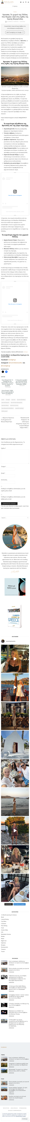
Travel (15, 11)
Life (2, 932)
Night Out (3, 941)
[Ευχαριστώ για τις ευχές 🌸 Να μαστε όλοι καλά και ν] (15, 716)
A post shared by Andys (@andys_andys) (15, 211)
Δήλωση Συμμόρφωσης (14, 1110)
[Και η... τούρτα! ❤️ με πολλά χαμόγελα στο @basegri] (15, 859)
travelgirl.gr (12, 360)
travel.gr (26, 352)
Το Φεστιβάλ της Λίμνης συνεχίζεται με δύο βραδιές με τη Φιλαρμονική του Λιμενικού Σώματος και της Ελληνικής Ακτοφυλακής (18, 1023)
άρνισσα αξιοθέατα (21, 399)
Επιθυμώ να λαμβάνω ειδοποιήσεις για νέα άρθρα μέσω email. (13, 498)
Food (2, 928)
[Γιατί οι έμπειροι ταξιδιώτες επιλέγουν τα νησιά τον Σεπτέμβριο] (4, 962)
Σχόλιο (3, 448)
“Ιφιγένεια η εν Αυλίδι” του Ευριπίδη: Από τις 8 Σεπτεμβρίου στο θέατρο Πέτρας (18, 1012)
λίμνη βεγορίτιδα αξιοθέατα (7, 408)
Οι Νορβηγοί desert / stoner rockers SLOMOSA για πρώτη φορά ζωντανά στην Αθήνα (19, 996)
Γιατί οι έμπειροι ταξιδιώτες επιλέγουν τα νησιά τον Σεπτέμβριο (19, 962)
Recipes (3, 945)
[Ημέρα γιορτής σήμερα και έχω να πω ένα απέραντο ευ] (15, 888)
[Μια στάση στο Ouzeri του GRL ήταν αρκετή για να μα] (15, 831)
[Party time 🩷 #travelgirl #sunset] (15, 802)
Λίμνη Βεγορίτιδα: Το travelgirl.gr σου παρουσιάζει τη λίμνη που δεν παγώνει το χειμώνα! (7, 382)
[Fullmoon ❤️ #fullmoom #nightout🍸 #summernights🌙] (15, 659)
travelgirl (8, 399)
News (2, 938)
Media (3, 936)
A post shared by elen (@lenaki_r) (15, 320)
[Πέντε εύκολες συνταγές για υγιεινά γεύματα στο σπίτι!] (4, 970)
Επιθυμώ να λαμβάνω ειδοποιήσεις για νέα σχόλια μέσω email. (13, 490)
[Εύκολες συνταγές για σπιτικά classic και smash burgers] (4, 1098)
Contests (3, 923)
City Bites (3, 921)
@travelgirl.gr (5, 366)
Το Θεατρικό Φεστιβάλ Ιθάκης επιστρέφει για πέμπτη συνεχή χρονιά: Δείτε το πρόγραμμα (17, 987)
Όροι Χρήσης (14, 1108)
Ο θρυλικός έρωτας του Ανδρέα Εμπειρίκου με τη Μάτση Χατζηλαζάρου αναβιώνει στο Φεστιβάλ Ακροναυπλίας (17, 978)
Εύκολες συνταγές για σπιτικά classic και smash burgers (17, 1097)
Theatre (3, 949)
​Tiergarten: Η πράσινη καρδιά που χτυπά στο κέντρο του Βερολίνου (18, 1064)
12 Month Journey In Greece (9, 915)
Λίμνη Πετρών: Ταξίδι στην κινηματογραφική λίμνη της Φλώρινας (7, 392)
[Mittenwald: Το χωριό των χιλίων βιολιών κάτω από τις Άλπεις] (4, 1071)
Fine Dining (4, 925)
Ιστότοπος (4, 480)
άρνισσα (13, 399)
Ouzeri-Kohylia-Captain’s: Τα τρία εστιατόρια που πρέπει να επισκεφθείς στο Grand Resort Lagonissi (18, 1090)
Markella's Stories (6, 934)
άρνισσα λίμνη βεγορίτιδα (16, 402)
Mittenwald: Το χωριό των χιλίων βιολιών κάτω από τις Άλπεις (18, 1070)
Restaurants (4, 947)
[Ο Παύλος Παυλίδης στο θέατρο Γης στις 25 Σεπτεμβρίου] (4, 1005)
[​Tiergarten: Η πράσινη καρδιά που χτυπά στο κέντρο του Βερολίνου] (4, 1065)
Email (3, 473)
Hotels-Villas (4, 930)
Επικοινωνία (22, 1108)
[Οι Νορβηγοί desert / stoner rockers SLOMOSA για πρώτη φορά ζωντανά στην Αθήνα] (4, 996)
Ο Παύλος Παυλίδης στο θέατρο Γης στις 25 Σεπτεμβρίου (19, 1004)
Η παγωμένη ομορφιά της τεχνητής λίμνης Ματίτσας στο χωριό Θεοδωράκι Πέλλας (21, 382)
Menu (15, 6)
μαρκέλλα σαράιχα (19, 408)
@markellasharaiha (16, 363)
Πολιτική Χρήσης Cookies (21, 1116)
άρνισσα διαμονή (5, 402)
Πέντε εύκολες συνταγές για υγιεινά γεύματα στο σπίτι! (19, 969)
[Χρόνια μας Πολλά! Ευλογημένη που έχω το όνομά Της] (15, 745)
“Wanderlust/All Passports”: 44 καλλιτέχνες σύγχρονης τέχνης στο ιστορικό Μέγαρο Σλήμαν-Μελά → (22, 422)
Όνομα (3, 466)
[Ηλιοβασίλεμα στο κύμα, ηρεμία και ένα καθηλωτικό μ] (15, 687)
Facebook (4, 1047)
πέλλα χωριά (4, 411)
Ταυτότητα (6, 1108)
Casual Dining (5, 919)
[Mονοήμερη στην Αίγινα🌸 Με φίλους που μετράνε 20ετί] (15, 773)
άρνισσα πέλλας (5, 405)
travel (3, 399)
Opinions (3, 943)
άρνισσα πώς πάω (14, 405)
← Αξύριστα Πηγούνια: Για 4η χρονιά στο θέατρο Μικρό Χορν (7, 419)
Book (2, 917)
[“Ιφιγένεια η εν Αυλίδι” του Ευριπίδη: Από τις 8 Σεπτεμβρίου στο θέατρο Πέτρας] (4, 1012)
